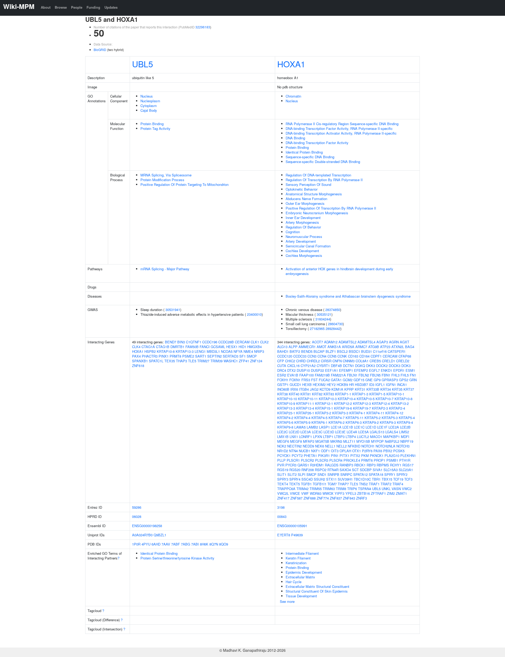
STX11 (331, 479)
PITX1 (344, 455)
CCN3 (311, 356)
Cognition (293, 231)
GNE (369, 379)
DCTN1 (348, 365)
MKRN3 (336, 441)
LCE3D (329, 431)
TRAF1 (374, 483)
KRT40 (294, 393)
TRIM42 (302, 488)
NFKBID (354, 446)
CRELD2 (402, 360)
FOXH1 (282, 379)
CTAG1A (148, 346)
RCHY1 (395, 464)
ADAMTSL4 (366, 341)
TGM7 (332, 483)
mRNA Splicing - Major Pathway (164, 268)
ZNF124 (256, 360)
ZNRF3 (361, 498)
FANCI (205, 346)
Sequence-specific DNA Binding (310, 156)
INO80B (283, 389)
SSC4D (307, 479)
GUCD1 (295, 384)
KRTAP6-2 (337, 422)
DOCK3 (394, 365)
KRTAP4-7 (337, 417)
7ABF (175, 544)
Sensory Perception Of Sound (308, 184)
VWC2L (283, 493)
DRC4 (281, 370)
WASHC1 (231, 360)
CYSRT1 (323, 365)
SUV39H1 (345, 479)
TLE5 (192, 360)
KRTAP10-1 (395, 393)
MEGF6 (283, 441)
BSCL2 (342, 351)
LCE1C (359, 427)
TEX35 (169, 360)
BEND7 (170, 341)
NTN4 (293, 450)
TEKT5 (294, 483)
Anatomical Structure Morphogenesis (314, 193)
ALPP (293, 346)
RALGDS (332, 464)
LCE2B (405, 427)
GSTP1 (283, 384)
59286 (136, 507)
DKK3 (370, 365)
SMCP (252, 356)
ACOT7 (317, 341)
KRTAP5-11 (354, 417)
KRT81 (305, 393)
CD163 (353, 356)
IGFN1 (391, 384)
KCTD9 (325, 389)
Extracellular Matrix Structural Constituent (317, 586)
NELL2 (341, 446)
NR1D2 (282, 450)
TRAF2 (386, 483)
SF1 (242, 356)
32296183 (202, 27)
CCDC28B (226, 341)
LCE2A (393, 427)
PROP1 (379, 460)
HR (351, 384)
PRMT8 (175, 356)
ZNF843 (349, 498)
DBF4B (336, 365)
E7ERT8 (283, 534)
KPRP (349, 389)
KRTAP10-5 (366, 398)
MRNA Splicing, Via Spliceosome (165, 174)
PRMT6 (367, 460)
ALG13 (282, 346)
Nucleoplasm (150, 100)
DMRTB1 (177, 346)
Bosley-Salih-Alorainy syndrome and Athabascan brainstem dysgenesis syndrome (348, 296)
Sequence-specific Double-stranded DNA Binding (323, 161)
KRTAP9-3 (388, 422)
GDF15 (359, 379)
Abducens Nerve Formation (306, 198)
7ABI (195, 544)
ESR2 (281, 375)
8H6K (204, 544)
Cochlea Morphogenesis (304, 255)
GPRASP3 (390, 379)
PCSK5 (399, 450)
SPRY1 (389, 474)
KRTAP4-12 (394, 412)
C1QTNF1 (193, 341)
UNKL (386, 488)
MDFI (405, 436)
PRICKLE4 (352, 460)
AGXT (404, 341)
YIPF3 (339, 493)
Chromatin (293, 96)
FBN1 (386, 375)
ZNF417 (283, 498)
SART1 (200, 356)
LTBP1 (328, 436)
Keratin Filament (298, 558)
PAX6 (377, 450)
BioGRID (100, 49)
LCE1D (371, 427)
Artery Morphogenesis (302, 222)
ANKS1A (334, 346)
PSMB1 (392, 460)
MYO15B (363, 441)
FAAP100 (306, 375)
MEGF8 (296, 441)
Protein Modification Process (162, 179)
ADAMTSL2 (347, 341)
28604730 (335, 323)
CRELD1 (388, 360)
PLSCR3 (321, 460)
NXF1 (315, 450)
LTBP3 (339, 436)
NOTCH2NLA (385, 446)
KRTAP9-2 (371, 422)
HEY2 (331, 384)
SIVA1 (377, 469)
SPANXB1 (140, 360)
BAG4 (409, 346)
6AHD (156, 544)
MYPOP (377, 441)
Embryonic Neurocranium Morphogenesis (317, 212)
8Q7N (213, 544)
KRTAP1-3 (360, 393)
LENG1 (200, 351)
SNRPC (346, 474)
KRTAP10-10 (287, 398)
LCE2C (282, 431)
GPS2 (403, 379)
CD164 (364, 356)
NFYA (238, 351)
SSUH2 (319, 479)
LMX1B (283, 436)
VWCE (295, 493)
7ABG (185, 544)
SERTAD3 (230, 356)
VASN (396, 488)
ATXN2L (397, 346)
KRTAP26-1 (305, 412)
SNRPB (333, 474)
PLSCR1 (293, 460)
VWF (305, 493)
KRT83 (329, 393)
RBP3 (371, 464)
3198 (281, 507)
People (76, 7)
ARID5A (348, 346)
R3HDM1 (317, 464)
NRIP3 (259, 351)
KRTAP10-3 (328, 398)
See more (287, 601)
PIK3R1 (324, 455)
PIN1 (335, 455)
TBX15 (387, 479)
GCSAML (218, 346)
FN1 (413, 375)
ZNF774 (323, 498)
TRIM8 (341, 488)
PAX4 (136, 356)
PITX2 (355, 455)
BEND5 (306, 351)
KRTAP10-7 (384, 398)
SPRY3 (282, 479)
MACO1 (376, 436)
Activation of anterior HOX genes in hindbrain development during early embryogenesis (339, 271)
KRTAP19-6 (343, 408)
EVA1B (292, 375)
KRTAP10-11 (308, 398)
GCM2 (347, 379)
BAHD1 (283, 351)
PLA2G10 (392, 455)
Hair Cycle (293, 581)
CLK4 (136, 346)
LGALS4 (391, 431)
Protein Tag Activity (155, 128)
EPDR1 (399, 370)
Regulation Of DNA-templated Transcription (318, 174)
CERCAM (242, 341)
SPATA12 (360, 474)
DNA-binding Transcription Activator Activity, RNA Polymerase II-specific (341, 133)
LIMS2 (404, 431)
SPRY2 (401, 474)
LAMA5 (300, 427)
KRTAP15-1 (324, 408)
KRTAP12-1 (324, 403)
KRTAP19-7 (362, 408)
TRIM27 (203, 360)
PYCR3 (290, 464)
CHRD (301, 360)
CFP (280, 360)
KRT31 (360, 389)
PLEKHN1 (408, 455)
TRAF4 (397, 483)
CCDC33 (299, 356)
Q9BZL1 (160, 534)
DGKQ (360, 365)
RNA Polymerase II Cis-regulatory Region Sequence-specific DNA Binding (342, 123)
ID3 (371, 384)
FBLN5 (375, 375)
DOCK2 (382, 365)
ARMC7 (361, 346)
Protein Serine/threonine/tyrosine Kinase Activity (177, 558)
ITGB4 (304, 389)
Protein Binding (152, 123)
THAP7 (343, 483)
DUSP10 (303, 370)
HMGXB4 (254, 346)
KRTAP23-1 (286, 412)
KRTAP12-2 (343, 403)
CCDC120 (284, 356)
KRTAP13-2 (400, 403)
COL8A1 (362, 360)
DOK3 (406, 365)
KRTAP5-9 (302, 422)
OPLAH (345, 450)
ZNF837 (336, 498)
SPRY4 (294, 479)
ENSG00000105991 (292, 525)
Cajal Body (148, 110)
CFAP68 (404, 356)
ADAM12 (330, 341)
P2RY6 (367, 450)
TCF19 (398, 479)
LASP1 (324, 427)
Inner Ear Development (303, 217)
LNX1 (294, 436)
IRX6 (294, 389)
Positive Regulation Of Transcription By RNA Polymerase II (331, 208)
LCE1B (347, 427)
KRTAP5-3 (390, 417)
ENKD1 (386, 370)
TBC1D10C (362, 479)
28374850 (332, 309)
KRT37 (408, 389)
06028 (136, 516)
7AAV (165, 544)
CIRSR (326, 360)
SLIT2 (292, 474)
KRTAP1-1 (343, 393)
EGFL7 (374, 370)
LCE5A (363, 431)
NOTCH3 (403, 446)
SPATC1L (156, 360)
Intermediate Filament (302, 553)
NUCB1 (304, 450)
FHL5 (405, 375)
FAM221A (338, 375)
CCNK (342, 356)
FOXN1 (294, 379)
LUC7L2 (363, 436)
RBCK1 (360, 464)
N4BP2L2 (392, 441)
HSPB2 (150, 351)
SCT (355, 469)
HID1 (242, 346)
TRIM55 (316, 488)
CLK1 (255, 341)
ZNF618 (138, 365)
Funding (93, 7)
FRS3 (305, 379)
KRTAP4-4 (302, 417)
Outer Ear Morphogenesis (305, 203)
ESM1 (410, 370)
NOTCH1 (368, 446)
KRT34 (385, 389)
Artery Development (301, 241)
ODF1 (325, 450)
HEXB (307, 384)
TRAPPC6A (286, 488)
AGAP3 (382, 341)
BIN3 (181, 341)
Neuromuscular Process (304, 236)
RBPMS (383, 464)
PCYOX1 (284, 455)
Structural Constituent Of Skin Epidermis (317, 591)
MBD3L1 (213, 351)
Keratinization (296, 562)
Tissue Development (301, 595)
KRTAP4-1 (357, 412)
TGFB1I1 (319, 483)
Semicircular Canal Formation (308, 245)
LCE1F (382, 427)
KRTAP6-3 (354, 422)
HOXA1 (291, 64)
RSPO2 (320, 469)
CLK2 (264, 341)
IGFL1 (380, 384)
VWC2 (407, 488)
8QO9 (223, 544)
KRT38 (282, 393)
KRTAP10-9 (286, 403)
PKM (365, 455)
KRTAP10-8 (166, 351)
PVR (280, 464)
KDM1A (337, 389)
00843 (281, 516)
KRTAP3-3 (340, 412)
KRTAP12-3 (362, 403)
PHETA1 (310, 455)
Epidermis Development (304, 572)
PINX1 (164, 356)
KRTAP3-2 (323, 412)
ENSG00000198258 (147, 525)
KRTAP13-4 (305, 408)
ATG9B (373, 346)
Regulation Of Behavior (303, 227)
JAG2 (314, 389)
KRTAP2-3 (380, 408)
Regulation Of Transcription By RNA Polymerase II (324, 179)
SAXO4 (345, 469)
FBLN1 (352, 375)
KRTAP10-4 (347, 398)
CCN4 (321, 356)
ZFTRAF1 (378, 493)
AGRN (394, 341)
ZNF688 (310, 498)
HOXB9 (342, 384)
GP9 (377, 379)
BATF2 (295, 351)
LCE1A (336, 427)
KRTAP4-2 (285, 417)
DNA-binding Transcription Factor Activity (317, 142)
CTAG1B (162, 346)
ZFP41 (244, 360)
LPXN (317, 436)
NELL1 (330, 446)
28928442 (333, 328)
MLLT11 (349, 441)
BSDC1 (354, 351)
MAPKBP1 (391, 436)
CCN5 (331, 356)
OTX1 (356, 450)
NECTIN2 (294, 446)
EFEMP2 (361, 370)
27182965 (317, 328)
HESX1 (232, 346)
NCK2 (281, 446)
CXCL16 (293, 365)
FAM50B (192, 346)
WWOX (328, 493)
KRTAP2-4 (397, 408)
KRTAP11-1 (305, 403)
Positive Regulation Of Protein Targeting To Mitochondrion (184, 184)
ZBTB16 (363, 493)
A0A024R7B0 (142, 534)
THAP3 (181, 360)
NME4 (248, 351)
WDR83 (315, 493)
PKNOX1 (376, 455)
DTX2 (291, 370)
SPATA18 (376, 474)
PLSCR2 (307, 460)
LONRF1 (305, 436)
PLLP (281, 460)
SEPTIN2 (214, 356)
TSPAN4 (364, 488)
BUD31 (366, 351)
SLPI (301, 474)
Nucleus (146, 96)
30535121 (324, 314)
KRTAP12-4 (381, 403)
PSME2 (188, 356)
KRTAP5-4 (407, 417)
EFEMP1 (346, 370)
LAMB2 (312, 427)
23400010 (254, 314)
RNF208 (307, 469)
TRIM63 (329, 488)
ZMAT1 (401, 493)
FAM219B (322, 375)
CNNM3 (349, 360)
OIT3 (335, 450)
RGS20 (294, 469)
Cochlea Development (302, 250)
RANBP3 (346, 464)
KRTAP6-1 (319, 422)
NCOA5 (227, 351)
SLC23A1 (406, 469)
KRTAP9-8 (285, 427)
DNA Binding (295, 137)
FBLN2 (363, 375)
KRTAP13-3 (185, 351)
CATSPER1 (397, 351)
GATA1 (336, 379)
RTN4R (333, 469)
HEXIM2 (319, 384)
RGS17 (407, 464)
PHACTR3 (150, 356)
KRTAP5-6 (285, 422)
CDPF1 (376, 356)
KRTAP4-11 (375, 412)
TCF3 (408, 479)
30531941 (172, 309)
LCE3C (317, 431)
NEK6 (319, 446)
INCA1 (402, 384)
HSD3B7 (361, 384)
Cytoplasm (148, 105)
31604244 (322, 319)
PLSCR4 (335, 460)
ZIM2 (391, 493)
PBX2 (387, 450)
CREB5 (375, 360)
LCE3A (305, 431)
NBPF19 (406, 441)
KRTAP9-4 (405, 422)
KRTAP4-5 (319, 417)
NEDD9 (308, 446)
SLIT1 (281, 474)
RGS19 (282, 469)
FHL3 (395, 375)
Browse (61, 7)
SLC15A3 (390, 469)
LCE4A (352, 431)
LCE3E (340, 431)
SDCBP (366, 469)
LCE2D (294, 431)
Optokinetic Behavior (301, 189)
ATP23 (385, 346)
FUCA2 (324, 379)
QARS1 (303, 464)
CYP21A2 (308, 365)
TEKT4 (282, 483)
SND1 (321, 474)
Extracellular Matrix (300, 576)
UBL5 (142, 64)
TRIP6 (352, 488)
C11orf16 (380, 351)
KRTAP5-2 (373, 417)
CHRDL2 (313, 360)
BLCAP (319, 351)
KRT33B (372, 389)
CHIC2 (290, 360)
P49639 (297, 534)
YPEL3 (350, 493)
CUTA (281, 365)
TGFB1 (306, 483)
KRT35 (397, 389)
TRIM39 (216, 360)
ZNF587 (296, 498)
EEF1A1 (331, 370)
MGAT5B (322, 441)
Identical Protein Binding (304, 152)
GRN (413, 379)
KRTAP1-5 (377, 393)
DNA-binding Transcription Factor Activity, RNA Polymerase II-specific (339, 128)
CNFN (337, 360)
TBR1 (376, 479)
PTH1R (404, 460)
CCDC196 (209, 341)
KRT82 (317, 393)
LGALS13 (377, 431)
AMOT (321, 346)
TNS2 (363, 483)
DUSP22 (317, 370)
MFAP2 (308, 441)
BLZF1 (331, 351)
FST (314, 379)
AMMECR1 (307, 346)
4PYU (146, 544)
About (45, 7)
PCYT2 (297, 455)
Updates (111, 7)
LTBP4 (351, 436)
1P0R (136, 544)
